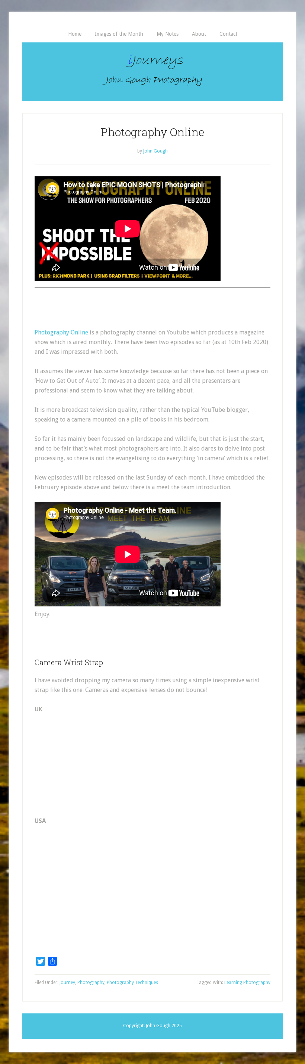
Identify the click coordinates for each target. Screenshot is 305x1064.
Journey (67, 982)
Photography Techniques (132, 982)
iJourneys (152, 71)
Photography (91, 982)
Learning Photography (247, 982)
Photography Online (61, 332)
